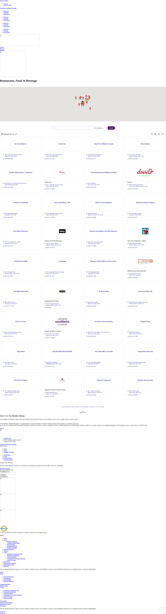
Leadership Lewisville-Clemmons (16, 558)
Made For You (43, 532)
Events (5, 552)
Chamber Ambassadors (13, 543)
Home (5, 538)
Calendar (5, 12)
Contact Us (92, 406)
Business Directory (66, 406)
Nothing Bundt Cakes (52, 301)
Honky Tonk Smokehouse (53, 241)
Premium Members (12, 546)
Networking (6, 14)
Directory (6, 11)
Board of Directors (12, 541)
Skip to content (4, 0)
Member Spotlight (12, 547)
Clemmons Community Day (14, 554)
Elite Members (11, 544)
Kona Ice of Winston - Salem (137, 241)
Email (4, 471)
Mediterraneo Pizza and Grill (137, 271)
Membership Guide (8, 565)
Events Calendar (75, 406)
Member (2, 50)
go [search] (112, 128)
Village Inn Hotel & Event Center (55, 390)
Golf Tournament (11, 557)
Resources (3, 605)
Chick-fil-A (48, 182)
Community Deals (84, 406)
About (5, 540)
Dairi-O (130, 182)
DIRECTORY (4, 586)
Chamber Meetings (8, 549)
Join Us (2, 428)
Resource (6, 566)
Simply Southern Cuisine (53, 331)
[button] (87, 102)
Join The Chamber (100, 406)
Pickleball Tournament (13, 555)
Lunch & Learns (11, 560)
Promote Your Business (9, 563)
